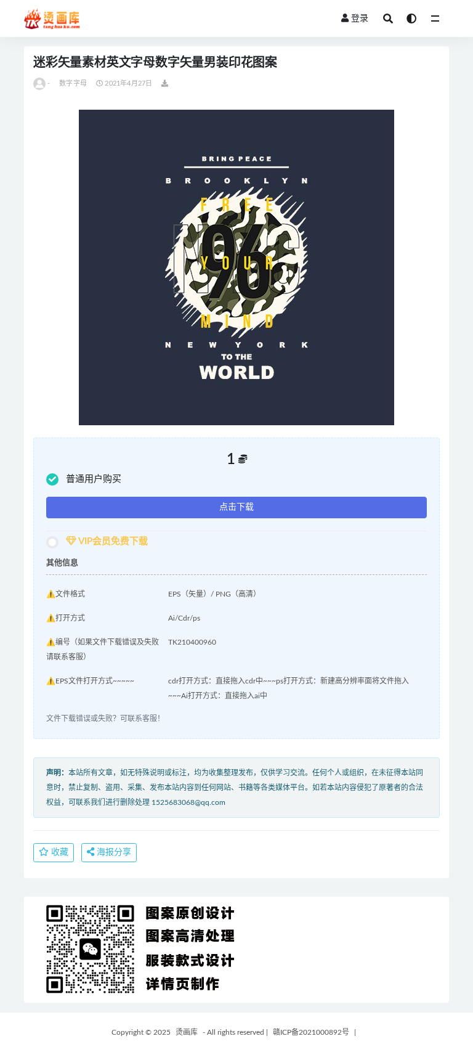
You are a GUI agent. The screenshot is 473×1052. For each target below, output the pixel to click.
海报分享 (112, 852)
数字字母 (73, 83)
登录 (359, 18)
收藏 (58, 852)
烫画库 (187, 1032)
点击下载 (236, 507)
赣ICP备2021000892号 (311, 1032)
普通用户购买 (93, 479)
